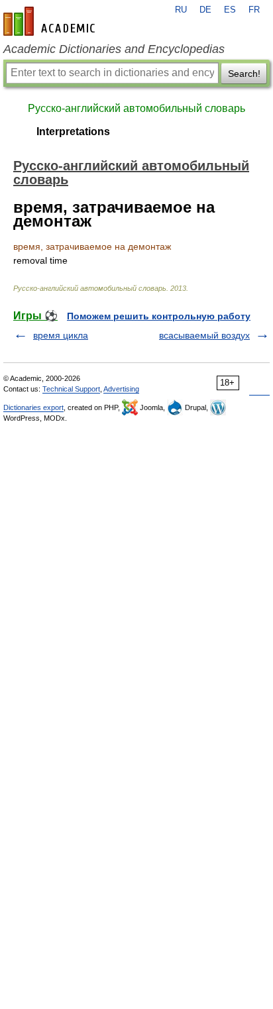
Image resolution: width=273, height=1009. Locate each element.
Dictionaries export (33, 407)
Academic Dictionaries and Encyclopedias (114, 49)
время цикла (60, 335)
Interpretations (73, 131)
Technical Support (71, 389)
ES (230, 10)
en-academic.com (51, 21)
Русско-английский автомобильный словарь (136, 108)
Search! (244, 73)
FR (254, 10)
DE (205, 10)
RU (181, 10)
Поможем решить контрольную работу (158, 316)
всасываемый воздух (204, 335)
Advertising (121, 389)
